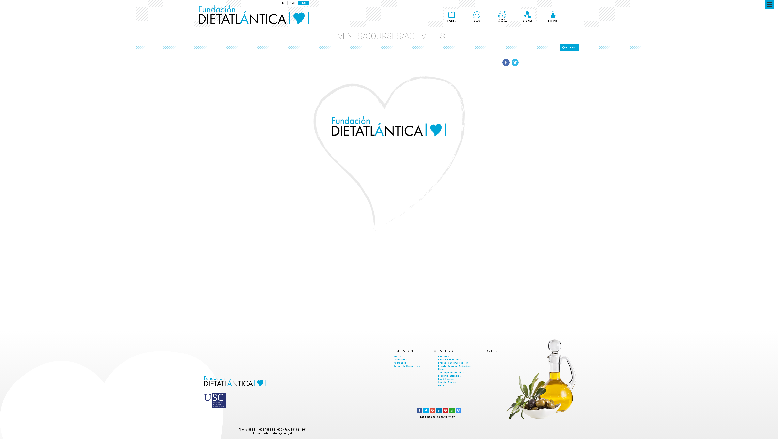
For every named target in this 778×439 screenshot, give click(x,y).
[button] (769, 4)
